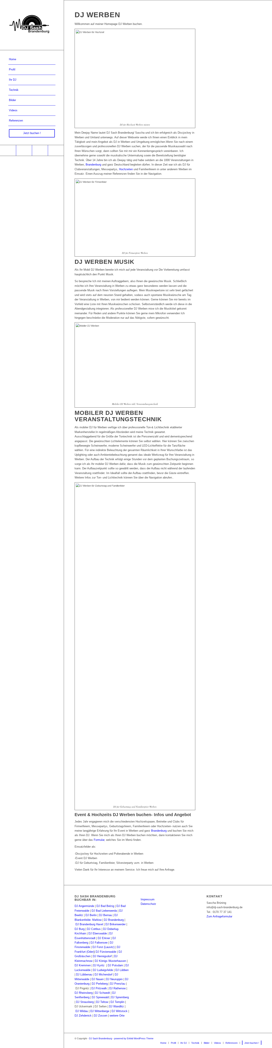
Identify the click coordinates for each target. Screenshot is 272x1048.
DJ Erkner (104, 938)
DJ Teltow (102, 1002)
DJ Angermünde (84, 906)
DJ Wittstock (120, 1011)
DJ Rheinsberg (84, 992)
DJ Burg (80, 929)
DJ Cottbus (94, 929)
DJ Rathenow (117, 988)
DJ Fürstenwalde (106, 951)
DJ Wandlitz (116, 1006)
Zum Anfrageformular (219, 916)
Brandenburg (93, 164)
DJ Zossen (100, 1015)
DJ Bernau (105, 915)
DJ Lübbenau (84, 974)
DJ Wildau (81, 1011)
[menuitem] (31, 59)
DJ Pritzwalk (99, 988)
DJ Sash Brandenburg (100, 1038)
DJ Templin (117, 1002)
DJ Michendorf (103, 974)
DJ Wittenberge (99, 1011)
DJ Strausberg (85, 1002)
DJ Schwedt (102, 992)
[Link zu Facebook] (8, 150)
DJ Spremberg (120, 997)
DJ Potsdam (115, 965)
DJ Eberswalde (97, 933)
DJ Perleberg (100, 983)
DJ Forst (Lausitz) (103, 947)
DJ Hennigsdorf (102, 956)
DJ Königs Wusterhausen (110, 960)
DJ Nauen (98, 979)
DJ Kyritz (99, 965)
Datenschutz (148, 903)
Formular (99, 839)
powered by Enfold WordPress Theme (133, 1038)
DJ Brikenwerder (115, 924)
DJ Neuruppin (114, 979)
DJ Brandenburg (114, 919)
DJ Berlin (91, 915)
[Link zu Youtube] (24, 150)
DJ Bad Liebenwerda (104, 910)
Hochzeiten (126, 169)
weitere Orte (117, 1015)
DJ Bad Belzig (105, 906)
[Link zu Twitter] (56, 150)
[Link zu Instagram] (40, 150)
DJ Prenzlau (117, 983)
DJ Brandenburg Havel (89, 924)
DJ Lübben (122, 970)
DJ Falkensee (99, 942)
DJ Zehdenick (83, 1015)
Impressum (147, 899)
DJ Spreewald (100, 997)
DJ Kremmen (83, 965)
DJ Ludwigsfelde (103, 970)
